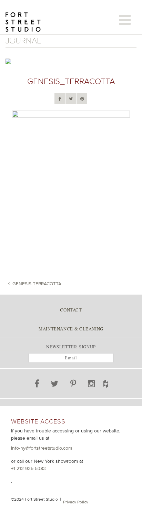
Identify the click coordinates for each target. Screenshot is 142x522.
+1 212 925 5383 (28, 468)
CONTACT (71, 310)
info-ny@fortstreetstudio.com (41, 448)
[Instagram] (92, 385)
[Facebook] (60, 99)
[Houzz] (113, 382)
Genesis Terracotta (36, 283)
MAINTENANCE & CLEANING (71, 329)
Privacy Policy (75, 502)
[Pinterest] (82, 99)
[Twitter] (71, 99)
